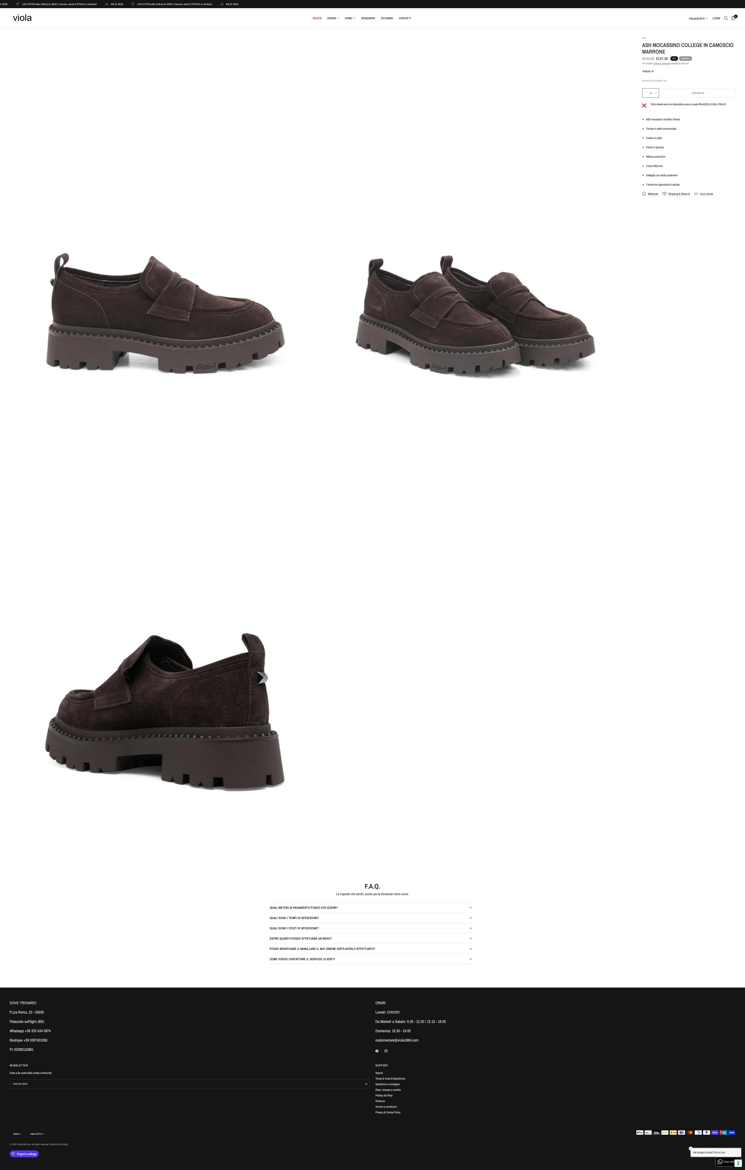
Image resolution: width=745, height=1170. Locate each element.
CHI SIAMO (387, 18)
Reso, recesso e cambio (388, 1090)
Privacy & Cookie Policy (387, 1112)
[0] (732, 18)
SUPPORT (381, 1065)
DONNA (331, 18)
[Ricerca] (726, 18)
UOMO (348, 18)
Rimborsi (380, 1101)
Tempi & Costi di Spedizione (390, 1078)
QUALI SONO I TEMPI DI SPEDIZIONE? (294, 918)
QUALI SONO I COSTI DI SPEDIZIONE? (294, 928)
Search (379, 1073)
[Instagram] (389, 1051)
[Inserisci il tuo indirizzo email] (366, 1083)
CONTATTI (405, 18)
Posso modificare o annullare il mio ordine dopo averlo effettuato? (322, 949)
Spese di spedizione (662, 63)
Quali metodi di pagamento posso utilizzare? (304, 907)
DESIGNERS (368, 18)
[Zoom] (311, 44)
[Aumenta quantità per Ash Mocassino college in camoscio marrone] (656, 93)
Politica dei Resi (383, 1095)
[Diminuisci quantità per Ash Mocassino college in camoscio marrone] (645, 93)
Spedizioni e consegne (387, 1084)
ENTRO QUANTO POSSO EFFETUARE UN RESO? (301, 938)
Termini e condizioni (386, 1107)
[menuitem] (317, 18)
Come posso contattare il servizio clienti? (302, 959)
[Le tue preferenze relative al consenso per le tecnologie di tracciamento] (738, 1163)
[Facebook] (379, 1051)
